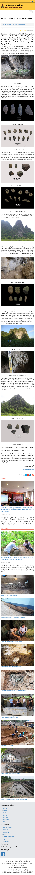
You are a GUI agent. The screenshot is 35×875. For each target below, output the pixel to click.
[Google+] (28, 475)
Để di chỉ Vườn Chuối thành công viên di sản (9, 595)
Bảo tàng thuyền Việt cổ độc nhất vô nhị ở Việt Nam (10, 773)
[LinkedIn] (30, 475)
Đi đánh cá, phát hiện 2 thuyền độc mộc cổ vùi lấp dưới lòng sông (13, 617)
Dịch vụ (4, 834)
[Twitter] (26, 475)
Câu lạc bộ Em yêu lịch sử (8, 837)
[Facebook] (23, 475)
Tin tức (4, 813)
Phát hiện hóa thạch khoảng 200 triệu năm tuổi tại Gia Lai (11, 666)
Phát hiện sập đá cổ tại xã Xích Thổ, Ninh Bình (9, 717)
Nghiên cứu (9, 24)
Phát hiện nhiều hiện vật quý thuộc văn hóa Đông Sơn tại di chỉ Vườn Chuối (14, 690)
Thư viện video (6, 830)
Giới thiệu (5, 810)
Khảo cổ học (15, 24)
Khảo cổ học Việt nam (21, 24)
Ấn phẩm (5, 839)
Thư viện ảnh (6, 832)
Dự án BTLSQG (6, 820)
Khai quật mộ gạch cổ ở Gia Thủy (7, 745)
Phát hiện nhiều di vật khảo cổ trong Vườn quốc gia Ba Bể (11, 641)
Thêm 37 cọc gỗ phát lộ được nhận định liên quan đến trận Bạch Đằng (14, 799)
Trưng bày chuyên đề (7, 828)
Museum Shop (6, 841)
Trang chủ (4, 24)
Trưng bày (5, 815)
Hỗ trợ (4, 822)
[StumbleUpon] (33, 475)
